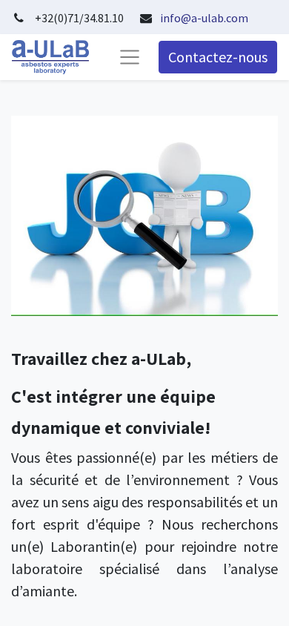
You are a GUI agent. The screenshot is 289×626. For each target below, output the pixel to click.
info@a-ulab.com (204, 17)
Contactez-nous (218, 56)
